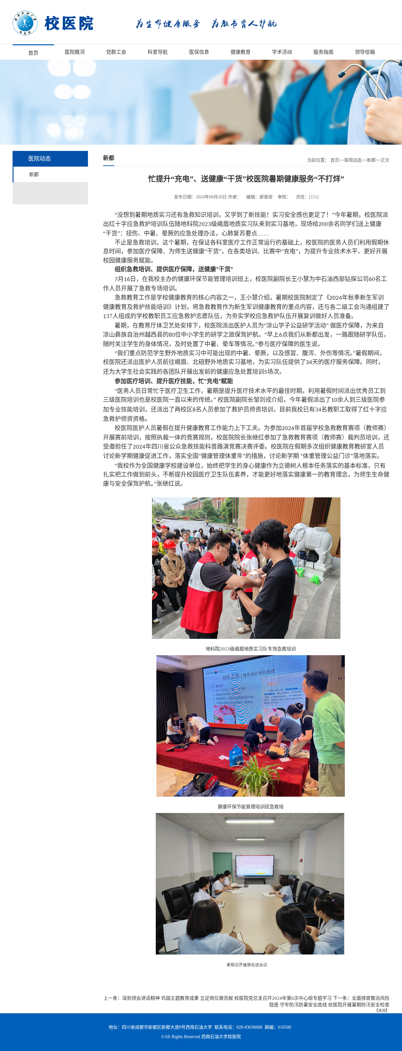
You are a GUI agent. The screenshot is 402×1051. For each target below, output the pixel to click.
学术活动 (282, 52)
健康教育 (241, 52)
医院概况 (75, 52)
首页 (33, 53)
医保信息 (199, 52)
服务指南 (323, 52)
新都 (34, 174)
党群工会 (116, 52)
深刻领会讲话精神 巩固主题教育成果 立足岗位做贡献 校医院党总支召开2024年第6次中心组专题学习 (227, 998)
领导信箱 (365, 52)
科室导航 (158, 52)
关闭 (382, 1011)
